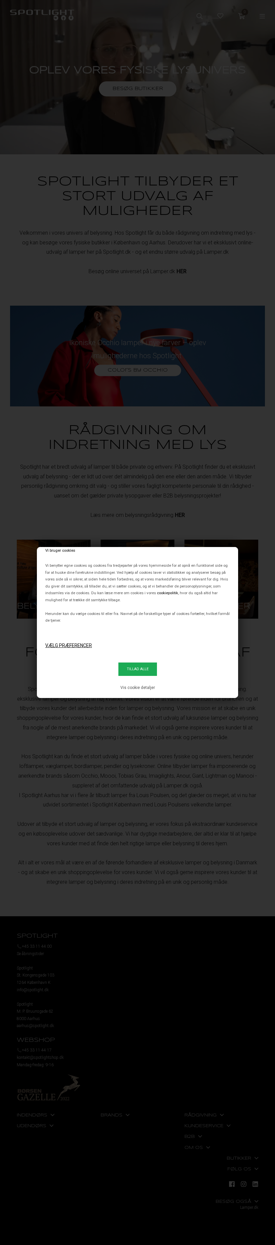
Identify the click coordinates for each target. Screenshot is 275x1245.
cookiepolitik (167, 593)
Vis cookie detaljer (137, 687)
